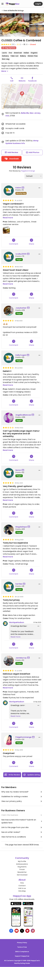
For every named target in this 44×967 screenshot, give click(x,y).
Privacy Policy (22, 943)
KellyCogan (20, 355)
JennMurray (21, 658)
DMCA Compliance (22, 952)
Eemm (18, 470)
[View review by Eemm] (8, 473)
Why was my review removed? (14, 792)
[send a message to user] (23, 187)
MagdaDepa (21, 527)
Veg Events (22, 867)
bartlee (18, 584)
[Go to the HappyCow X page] (22, 931)
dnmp (35, 140)
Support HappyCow (22, 956)
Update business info (15, 143)
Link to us (22, 888)
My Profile (22, 861)
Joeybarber (21, 308)
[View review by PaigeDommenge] (8, 740)
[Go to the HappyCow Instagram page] (33, 931)
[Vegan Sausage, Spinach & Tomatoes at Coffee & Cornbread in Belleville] (14, 25)
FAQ (22, 883)
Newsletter (22, 872)
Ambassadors (22, 864)
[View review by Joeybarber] (8, 310)
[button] (22, 94)
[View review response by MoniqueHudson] (5, 623)
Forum (22, 869)
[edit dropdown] (38, 626)
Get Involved (22, 875)
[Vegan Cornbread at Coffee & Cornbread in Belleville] (36, 31)
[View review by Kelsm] (8, 190)
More (3, 71)
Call (11, 81)
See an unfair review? (10, 832)
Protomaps (14, 107)
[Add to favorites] (41, 16)
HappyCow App (22, 896)
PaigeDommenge (28, 171)
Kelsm (18, 187)
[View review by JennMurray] (8, 660)
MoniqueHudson (16, 622)
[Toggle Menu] (2, 3)
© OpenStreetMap (25, 107)
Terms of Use (22, 947)
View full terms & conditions (13, 837)
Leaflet (7, 107)
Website (22, 81)
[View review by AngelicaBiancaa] (8, 417)
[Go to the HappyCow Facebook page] (11, 931)
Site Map (22, 891)
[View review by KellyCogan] (8, 358)
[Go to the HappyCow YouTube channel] (17, 931)
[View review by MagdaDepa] (8, 529)
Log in (38, 3)
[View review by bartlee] (8, 586)
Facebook (32, 81)
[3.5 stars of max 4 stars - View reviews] (6, 44)
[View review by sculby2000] (8, 256)
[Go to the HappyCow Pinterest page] (27, 931)
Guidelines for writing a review (14, 796)
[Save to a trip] (36, 16)
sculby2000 (20, 254)
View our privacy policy (11, 801)
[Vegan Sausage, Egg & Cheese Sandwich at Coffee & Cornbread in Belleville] (36, 19)
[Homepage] (12, 3)
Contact (22, 885)
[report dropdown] (39, 187)
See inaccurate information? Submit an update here (18, 821)
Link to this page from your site (15, 827)
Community (22, 858)
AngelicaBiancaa (23, 415)
